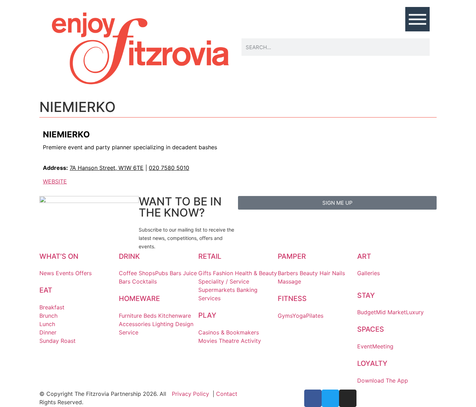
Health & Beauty (256, 273)
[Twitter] (330, 398)
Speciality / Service (223, 281)
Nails (338, 273)
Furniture (130, 315)
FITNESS (292, 298)
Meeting (382, 346)
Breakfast (51, 307)
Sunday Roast (57, 340)
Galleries (368, 273)
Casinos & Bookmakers (228, 332)
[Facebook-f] (313, 398)
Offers (83, 273)
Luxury (415, 312)
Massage (289, 281)
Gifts (204, 273)
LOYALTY (372, 363)
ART (364, 256)
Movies (207, 340)
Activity (251, 340)
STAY (366, 295)
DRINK (129, 256)
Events (65, 273)
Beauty (309, 273)
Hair (325, 273)
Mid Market (391, 312)
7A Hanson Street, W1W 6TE (107, 167)
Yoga (299, 315)
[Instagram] (347, 398)
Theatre (229, 340)
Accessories (135, 324)
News (46, 273)
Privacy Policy (190, 393)
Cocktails (144, 281)
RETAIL (209, 256)
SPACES (370, 329)
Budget (366, 312)
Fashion (223, 273)
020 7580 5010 (169, 167)
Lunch (47, 324)
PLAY (207, 315)
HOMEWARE (139, 298)
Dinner (47, 332)
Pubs (161, 273)
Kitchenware (174, 315)
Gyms (285, 315)
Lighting (163, 324)
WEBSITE (55, 181)
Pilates (314, 315)
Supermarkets (216, 289)
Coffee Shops (137, 273)
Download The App (382, 380)
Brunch (48, 315)
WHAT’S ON (58, 256)
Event (364, 346)
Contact (226, 393)
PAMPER (292, 256)
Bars (175, 273)
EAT (45, 290)
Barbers (288, 273)
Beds (150, 315)
